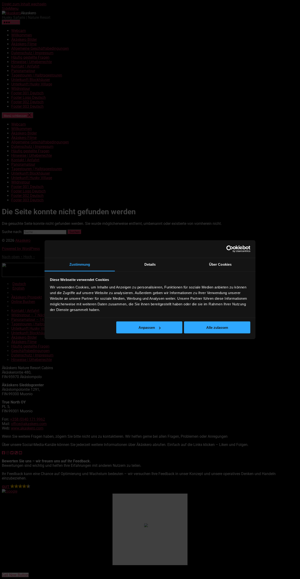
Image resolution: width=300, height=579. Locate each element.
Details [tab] (150, 264)
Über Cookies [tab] (220, 264)
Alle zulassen (217, 328)
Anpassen (147, 328)
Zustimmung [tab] (79, 264)
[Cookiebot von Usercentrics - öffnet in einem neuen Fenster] (229, 249)
